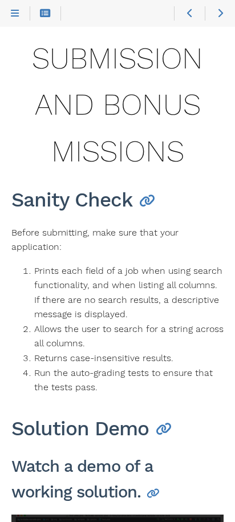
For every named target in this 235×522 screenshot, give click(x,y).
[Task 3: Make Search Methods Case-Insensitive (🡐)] (189, 13)
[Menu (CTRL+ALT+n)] (15, 13)
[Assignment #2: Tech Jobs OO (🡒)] (220, 13)
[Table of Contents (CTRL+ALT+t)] (45, 13)
